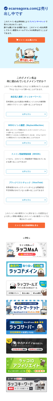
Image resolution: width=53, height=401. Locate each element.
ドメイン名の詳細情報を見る (26, 225)
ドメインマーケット (37, 21)
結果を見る (26, 114)
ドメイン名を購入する (28, 40)
